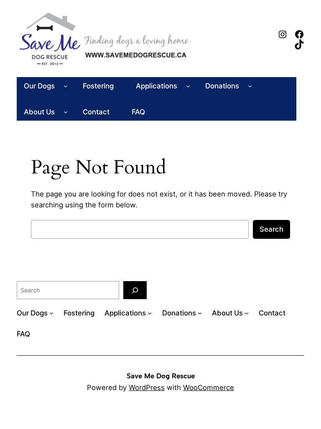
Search (271, 229)
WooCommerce (208, 387)
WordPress (147, 387)
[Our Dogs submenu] (66, 86)
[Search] (135, 290)
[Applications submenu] (188, 86)
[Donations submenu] (250, 86)
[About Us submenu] (66, 112)
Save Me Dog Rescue (161, 376)
